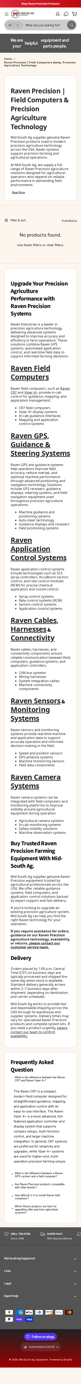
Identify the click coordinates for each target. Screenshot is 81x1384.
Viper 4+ (30, 398)
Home (8, 64)
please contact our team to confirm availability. (39, 1037)
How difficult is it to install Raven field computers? (37, 1203)
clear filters (55, 251)
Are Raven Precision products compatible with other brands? (40, 1192)
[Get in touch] (66, 13)
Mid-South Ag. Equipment (33, 1365)
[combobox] (50, 25)
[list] (40, 1241)
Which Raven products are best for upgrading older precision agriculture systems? (36, 1215)
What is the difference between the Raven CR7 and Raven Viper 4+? (40, 1085)
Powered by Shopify (61, 1365)
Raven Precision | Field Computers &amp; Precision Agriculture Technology (40, 70)
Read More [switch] (18, 198)
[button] (6, 14)
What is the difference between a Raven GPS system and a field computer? (39, 1180)
